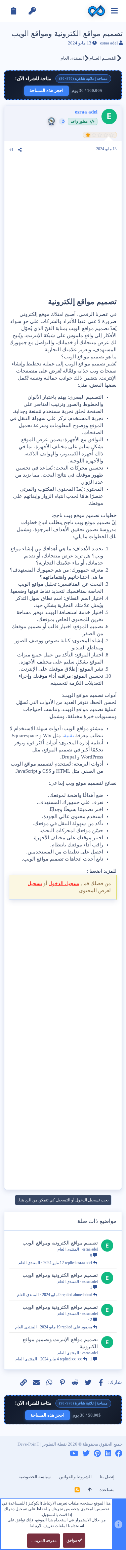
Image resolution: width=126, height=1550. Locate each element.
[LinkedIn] (108, 1453)
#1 (11, 150)
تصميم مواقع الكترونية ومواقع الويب (60, 1243)
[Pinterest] (97, 1453)
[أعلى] (89, 1489)
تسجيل (35, 883)
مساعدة (107, 1489)
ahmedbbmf (82, 1295)
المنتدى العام (68, 1249)
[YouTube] (74, 1453)
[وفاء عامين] (51, 121)
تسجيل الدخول (63, 883)
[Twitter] (86, 1453)
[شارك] (20, 150)
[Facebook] (119, 1453)
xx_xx (77, 1359)
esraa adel (109, 42)
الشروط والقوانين (75, 1476)
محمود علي (82, 1327)
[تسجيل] (13, 11)
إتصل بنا (107, 1476)
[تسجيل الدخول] (32, 11)
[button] (114, 11)
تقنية (69, 735)
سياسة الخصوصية (34, 1476)
